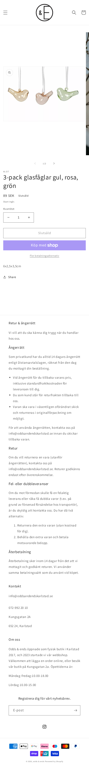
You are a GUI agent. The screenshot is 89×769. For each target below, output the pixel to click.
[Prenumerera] (75, 710)
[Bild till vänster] (35, 163)
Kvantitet (8, 209)
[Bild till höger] (54, 163)
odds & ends (39, 761)
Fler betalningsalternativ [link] (44, 255)
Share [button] (12, 277)
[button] (5, 12)
